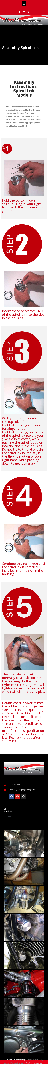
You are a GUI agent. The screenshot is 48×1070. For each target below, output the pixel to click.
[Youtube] (24, 12)
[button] (24, 3)
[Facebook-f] (19, 12)
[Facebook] (11, 796)
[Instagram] (28, 12)
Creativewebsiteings (33, 1063)
